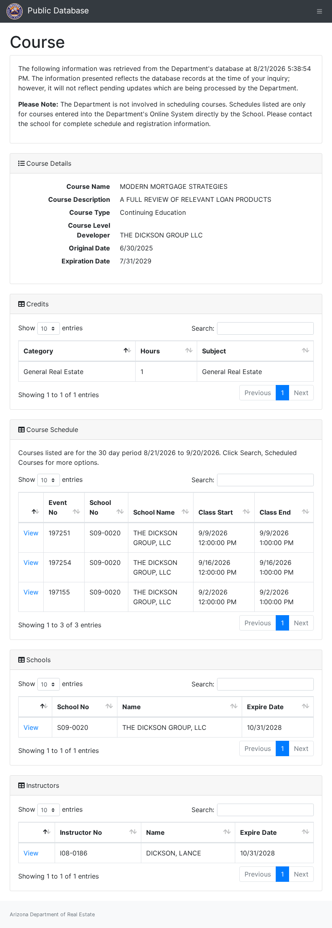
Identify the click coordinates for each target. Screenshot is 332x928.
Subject (214, 351)
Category (38, 351)
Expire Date (265, 707)
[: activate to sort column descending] (31, 507)
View (30, 533)
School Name (154, 512)
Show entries (50, 328)
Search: (203, 328)
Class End (275, 512)
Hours (150, 351)
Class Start (215, 512)
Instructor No (81, 832)
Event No (58, 507)
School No (100, 507)
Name (131, 707)
